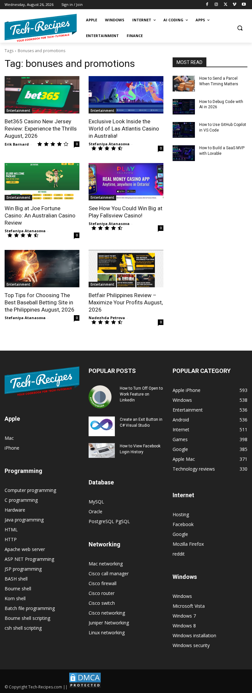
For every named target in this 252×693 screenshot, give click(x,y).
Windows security (191, 645)
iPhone (12, 448)
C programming (21, 500)
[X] (225, 5)
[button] (239, 28)
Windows (182, 596)
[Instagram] (216, 5)
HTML (11, 529)
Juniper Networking (109, 623)
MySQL (96, 502)
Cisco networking (107, 613)
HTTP (11, 539)
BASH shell (16, 579)
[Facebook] (207, 5)
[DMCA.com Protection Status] (85, 687)
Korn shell (15, 598)
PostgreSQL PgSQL (109, 521)
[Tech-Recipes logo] (41, 28)
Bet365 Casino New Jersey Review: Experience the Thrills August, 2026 (41, 128)
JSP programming (23, 569)
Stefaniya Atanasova (109, 143)
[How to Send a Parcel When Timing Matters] (184, 84)
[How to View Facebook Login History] (102, 450)
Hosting (181, 514)
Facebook (183, 524)
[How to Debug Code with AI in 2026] (184, 107)
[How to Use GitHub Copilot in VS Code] (184, 130)
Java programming (24, 520)
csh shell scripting (23, 628)
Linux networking (107, 632)
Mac (9, 438)
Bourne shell (18, 588)
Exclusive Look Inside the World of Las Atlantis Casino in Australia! (124, 128)
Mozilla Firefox (188, 544)
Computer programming (30, 490)
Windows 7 (184, 616)
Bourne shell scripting (27, 618)
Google (180, 534)
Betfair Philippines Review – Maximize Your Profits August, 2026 (126, 302)
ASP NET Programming (29, 559)
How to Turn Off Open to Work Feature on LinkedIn (141, 394)
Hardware (15, 510)
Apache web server (25, 549)
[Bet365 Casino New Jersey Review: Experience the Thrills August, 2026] (42, 94)
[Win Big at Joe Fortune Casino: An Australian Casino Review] (42, 181)
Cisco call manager (109, 573)
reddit (179, 554)
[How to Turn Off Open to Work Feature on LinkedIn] (102, 396)
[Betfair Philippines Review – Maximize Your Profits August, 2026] (126, 268)
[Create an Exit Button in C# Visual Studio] (102, 426)
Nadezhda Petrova (107, 317)
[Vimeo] (234, 5)
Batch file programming (30, 608)
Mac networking (106, 564)
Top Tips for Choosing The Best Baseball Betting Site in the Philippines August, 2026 (39, 302)
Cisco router (102, 593)
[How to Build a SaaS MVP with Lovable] (184, 153)
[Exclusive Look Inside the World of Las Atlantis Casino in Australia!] (126, 94)
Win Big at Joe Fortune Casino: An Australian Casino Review (40, 215)
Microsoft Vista (189, 606)
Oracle (95, 511)
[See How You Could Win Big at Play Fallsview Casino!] (126, 181)
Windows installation (194, 635)
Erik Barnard (17, 144)
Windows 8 (184, 625)
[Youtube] (243, 5)
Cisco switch (102, 603)
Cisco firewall (102, 583)
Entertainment (18, 110)
